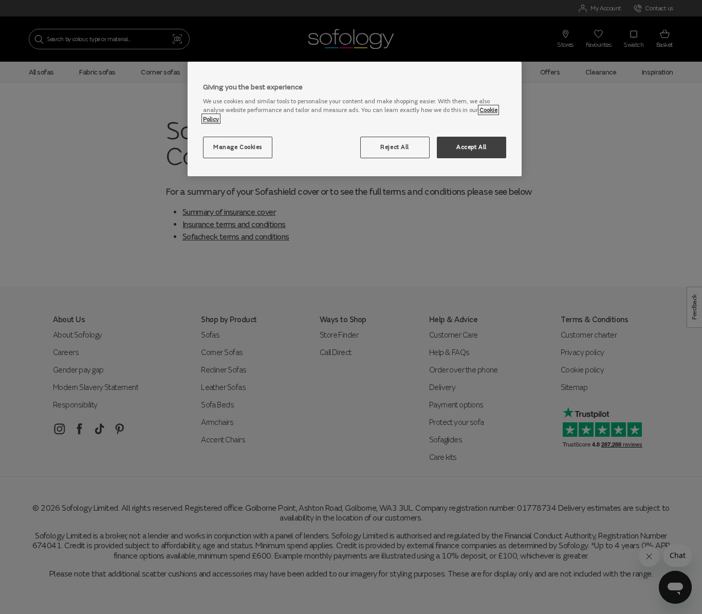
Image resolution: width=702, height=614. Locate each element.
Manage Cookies (237, 146)
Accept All (471, 146)
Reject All (394, 146)
